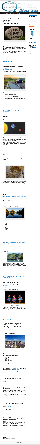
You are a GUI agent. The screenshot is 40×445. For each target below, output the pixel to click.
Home (4, 13)
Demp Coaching (16, 153)
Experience (7, 60)
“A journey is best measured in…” (11, 247)
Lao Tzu (11, 431)
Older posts (5, 434)
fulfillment (14, 369)
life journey (21, 276)
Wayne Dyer (11, 319)
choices (25, 352)
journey (24, 196)
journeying (6, 61)
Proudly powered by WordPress (20, 442)
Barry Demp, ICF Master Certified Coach (32, 48)
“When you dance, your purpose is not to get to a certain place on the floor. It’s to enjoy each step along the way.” (13, 282)
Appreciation (7, 242)
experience (24, 60)
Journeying (11, 60)
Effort (6, 196)
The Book (17, 13)
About (7, 13)
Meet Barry (10, 13)
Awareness (23, 242)
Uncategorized (11, 196)
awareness (10, 242)
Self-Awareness (10, 110)
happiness (17, 369)
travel (19, 243)
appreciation (20, 242)
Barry (10, 21)
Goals (6, 153)
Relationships (9, 276)
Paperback (30, 40)
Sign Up (13, 13)
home (4, 61)
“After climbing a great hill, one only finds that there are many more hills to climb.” (12, 380)
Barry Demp (15, 60)
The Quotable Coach (10, 61)
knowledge (12, 243)
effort (22, 196)
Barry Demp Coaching (19, 60)
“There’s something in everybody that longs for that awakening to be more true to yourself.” (13, 66)
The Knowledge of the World (10, 201)
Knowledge (15, 242)
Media (19, 13)
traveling (9, 277)
